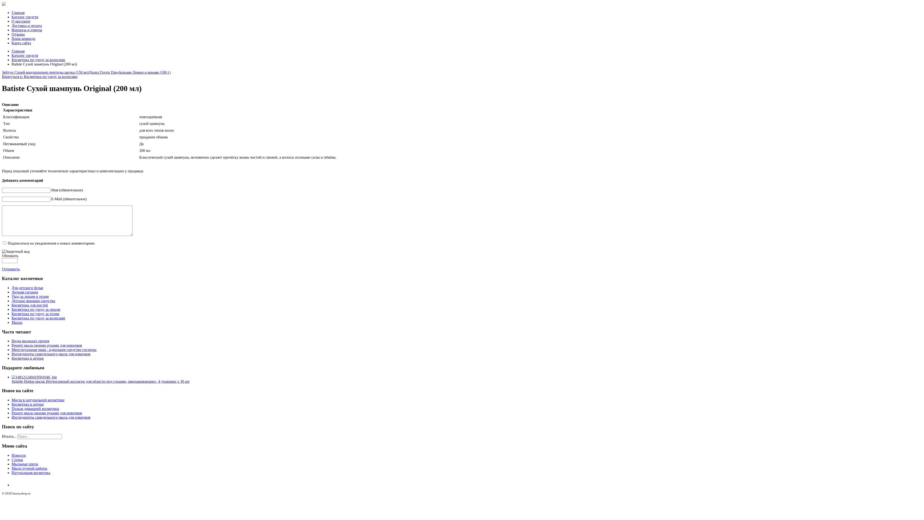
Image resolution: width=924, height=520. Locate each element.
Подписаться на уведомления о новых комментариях (51, 243)
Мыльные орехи (25, 464)
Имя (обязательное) (67, 190)
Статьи (17, 460)
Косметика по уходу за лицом (36, 309)
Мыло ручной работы (29, 468)
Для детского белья (27, 288)
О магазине (21, 21)
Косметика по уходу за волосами (38, 60)
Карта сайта (21, 43)
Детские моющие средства (33, 301)
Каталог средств (25, 17)
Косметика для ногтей (30, 305)
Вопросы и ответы (27, 30)
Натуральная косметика (31, 473)
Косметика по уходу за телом (35, 314)
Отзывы (18, 34)
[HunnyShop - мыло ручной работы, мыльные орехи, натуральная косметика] (4, 4)
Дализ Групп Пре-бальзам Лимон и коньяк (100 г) (130, 72)
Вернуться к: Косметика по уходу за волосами (39, 77)
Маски (17, 322)
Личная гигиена (25, 292)
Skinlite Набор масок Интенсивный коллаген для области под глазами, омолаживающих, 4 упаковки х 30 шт (101, 381)
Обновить (10, 256)
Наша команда (23, 39)
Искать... (9, 436)
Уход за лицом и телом (30, 296)
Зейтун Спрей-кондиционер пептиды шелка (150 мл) (45, 72)
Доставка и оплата (27, 26)
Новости (19, 455)
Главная (18, 13)
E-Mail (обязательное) (69, 199)
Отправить (11, 269)
